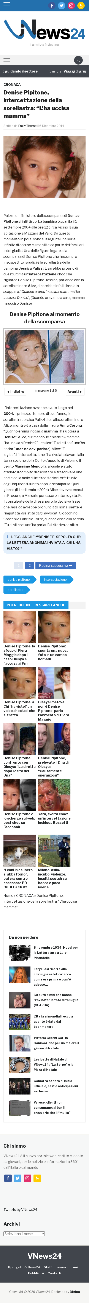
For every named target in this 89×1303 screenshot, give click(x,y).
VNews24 (44, 1256)
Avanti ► (75, 392)
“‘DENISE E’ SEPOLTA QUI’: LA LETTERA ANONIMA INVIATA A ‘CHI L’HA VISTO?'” (44, 543)
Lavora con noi (67, 1267)
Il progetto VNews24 (24, 1267)
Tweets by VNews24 (20, 1210)
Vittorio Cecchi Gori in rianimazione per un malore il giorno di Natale (56, 1043)
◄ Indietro (15, 392)
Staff (48, 1267)
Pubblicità (36, 1273)
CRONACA (12, 85)
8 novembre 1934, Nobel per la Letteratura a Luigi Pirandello (56, 953)
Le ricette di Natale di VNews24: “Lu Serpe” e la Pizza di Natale (53, 1064)
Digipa (75, 1292)
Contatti (54, 1273)
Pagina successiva (54, 565)
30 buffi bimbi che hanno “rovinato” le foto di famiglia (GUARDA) (56, 1000)
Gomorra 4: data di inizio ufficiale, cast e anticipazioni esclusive (56, 1086)
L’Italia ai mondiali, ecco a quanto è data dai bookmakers (53, 1021)
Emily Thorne (27, 126)
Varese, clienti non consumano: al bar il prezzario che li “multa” (52, 1108)
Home (8, 896)
